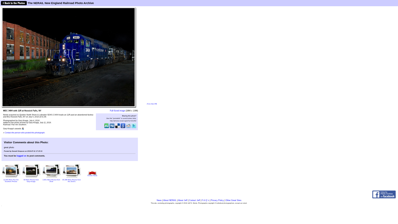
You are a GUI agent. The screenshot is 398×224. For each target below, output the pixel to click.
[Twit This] (133, 128)
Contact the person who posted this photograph (25, 133)
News (159, 200)
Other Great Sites (233, 200)
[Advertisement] (151, 54)
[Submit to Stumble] (106, 128)
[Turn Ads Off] (152, 104)
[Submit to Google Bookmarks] (122, 128)
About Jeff (182, 200)
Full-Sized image (117, 111)
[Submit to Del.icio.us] (117, 128)
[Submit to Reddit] (128, 128)
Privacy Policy (217, 200)
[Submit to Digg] (112, 128)
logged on (21, 156)
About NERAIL (169, 200)
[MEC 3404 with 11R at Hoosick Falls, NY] (68, 57)
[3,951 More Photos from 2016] (51, 178)
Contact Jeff (194, 200)
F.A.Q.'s (205, 200)
